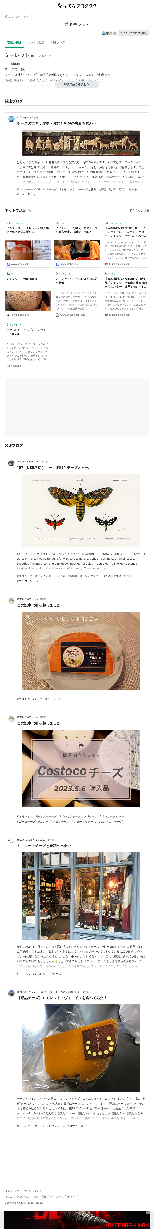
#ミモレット (67, 189)
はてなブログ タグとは (17, 1196)
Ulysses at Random (27, 461)
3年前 (42, 599)
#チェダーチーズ (46, 816)
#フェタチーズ (60, 821)
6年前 (51, 839)
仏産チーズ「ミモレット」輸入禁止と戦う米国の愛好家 (28, 230)
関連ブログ (58, 42)
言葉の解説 (14, 42)
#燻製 (102, 189)
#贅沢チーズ (75, 1125)
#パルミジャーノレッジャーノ (78, 816)
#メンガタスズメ (91, 576)
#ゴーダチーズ (26, 821)
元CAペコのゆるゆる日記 (31, 839)
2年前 (45, 461)
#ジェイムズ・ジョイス (50, 576)
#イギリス (23, 973)
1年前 (35, 117)
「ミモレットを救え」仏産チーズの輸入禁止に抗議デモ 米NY (77, 230)
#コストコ (23, 699)
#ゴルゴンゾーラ (27, 581)
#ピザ (112, 189)
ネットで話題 (36, 42)
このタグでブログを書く (134, 33)
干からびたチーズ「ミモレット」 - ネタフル (28, 331)
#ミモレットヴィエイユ (50, 1125)
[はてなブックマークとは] (29, 210)
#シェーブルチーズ (84, 821)
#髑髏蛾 (73, 576)
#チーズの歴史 (86, 189)
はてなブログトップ (67, 1196)
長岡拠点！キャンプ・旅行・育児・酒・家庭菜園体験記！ (48, 991)
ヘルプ (35, 1196)
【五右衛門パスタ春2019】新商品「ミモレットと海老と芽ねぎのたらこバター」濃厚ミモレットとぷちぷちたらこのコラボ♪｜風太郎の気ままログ (126, 283)
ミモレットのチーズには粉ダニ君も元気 (77, 280)
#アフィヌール (127, 189)
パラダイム (23, 117)
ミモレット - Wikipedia (22, 278)
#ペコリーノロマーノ (113, 816)
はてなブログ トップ (19, 16)
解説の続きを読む (75, 84)
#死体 (117, 576)
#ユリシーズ (25, 576)
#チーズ (37, 699)
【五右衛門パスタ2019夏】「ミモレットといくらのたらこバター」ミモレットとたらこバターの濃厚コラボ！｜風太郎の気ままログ (126, 232)
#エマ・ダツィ (26, 194)
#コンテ (43, 821)
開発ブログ (48, 1196)
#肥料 (107, 576)
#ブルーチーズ (26, 189)
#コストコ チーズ (110, 821)
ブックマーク (15, 223)
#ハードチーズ (47, 189)
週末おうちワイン (26, 599)
